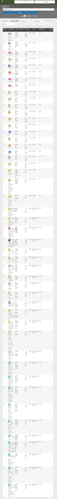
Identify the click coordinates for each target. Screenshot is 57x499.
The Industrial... (16, 277)
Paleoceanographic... (16, 230)
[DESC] (31, 21)
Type (34, 29)
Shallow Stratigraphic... (16, 268)
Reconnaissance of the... (16, 444)
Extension (42, 29)
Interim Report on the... (16, 378)
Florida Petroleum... (16, 354)
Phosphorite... (16, 210)
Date (26, 29)
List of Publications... (16, 304)
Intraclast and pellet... (16, 242)
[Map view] (19, 21)
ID (29, 29)
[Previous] (45, 20)
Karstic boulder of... (16, 198)
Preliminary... (16, 455)
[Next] (53, 20)
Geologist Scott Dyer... (16, 182)
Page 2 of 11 (49, 20)
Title (16, 29)
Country (21, 29)
